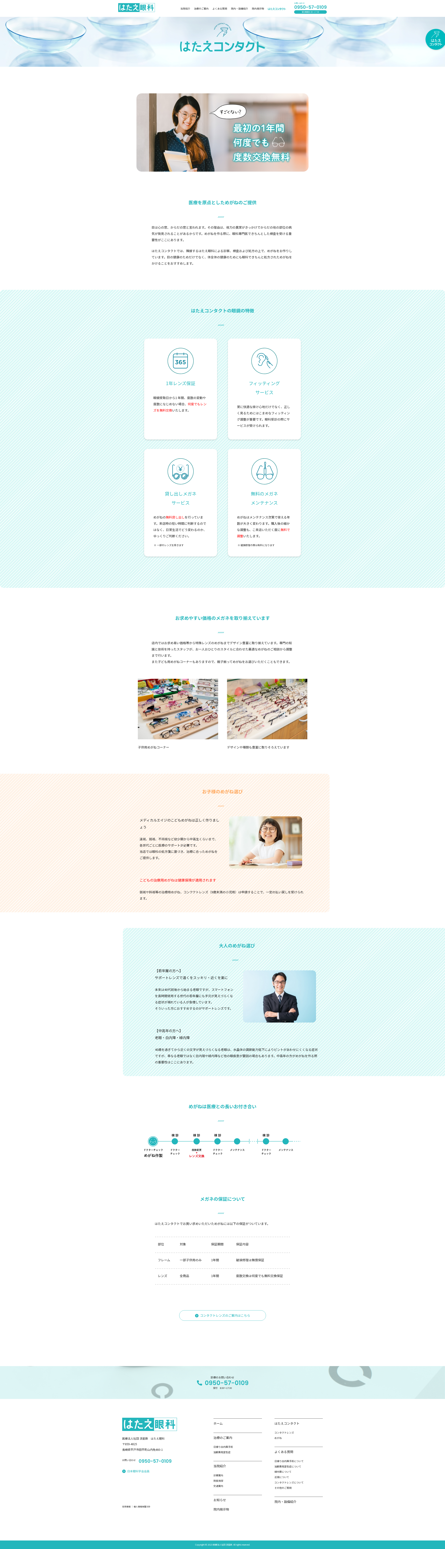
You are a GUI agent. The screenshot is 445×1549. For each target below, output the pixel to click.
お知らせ (219, 1500)
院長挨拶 (218, 1480)
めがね (278, 1438)
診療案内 (218, 1475)
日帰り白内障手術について (289, 1461)
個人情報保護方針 (142, 1506)
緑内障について (283, 1471)
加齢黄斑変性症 (221, 1452)
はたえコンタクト (287, 1423)
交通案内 (218, 1486)
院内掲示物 (258, 8)
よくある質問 (219, 8)
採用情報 (126, 1506)
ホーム (218, 1423)
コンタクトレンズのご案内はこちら (225, 1315)
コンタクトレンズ (284, 1432)
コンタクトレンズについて (289, 1482)
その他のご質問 (283, 1488)
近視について (281, 1477)
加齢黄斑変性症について (287, 1466)
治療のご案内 (201, 8)
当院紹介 (185, 8)
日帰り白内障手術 (223, 1447)
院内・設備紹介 (239, 8)
